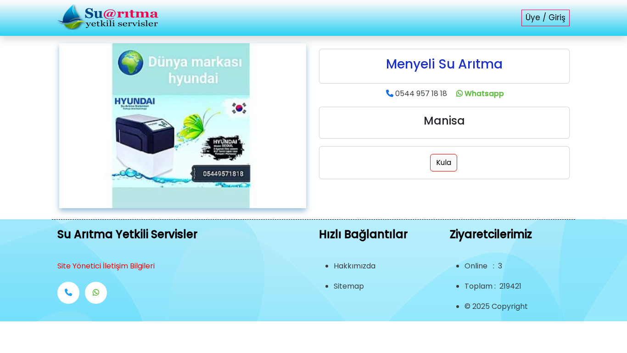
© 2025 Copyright (496, 306)
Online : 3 (483, 266)
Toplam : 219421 (493, 286)
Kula (443, 162)
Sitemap (349, 286)
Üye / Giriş (545, 17)
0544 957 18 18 (421, 93)
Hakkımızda (354, 266)
